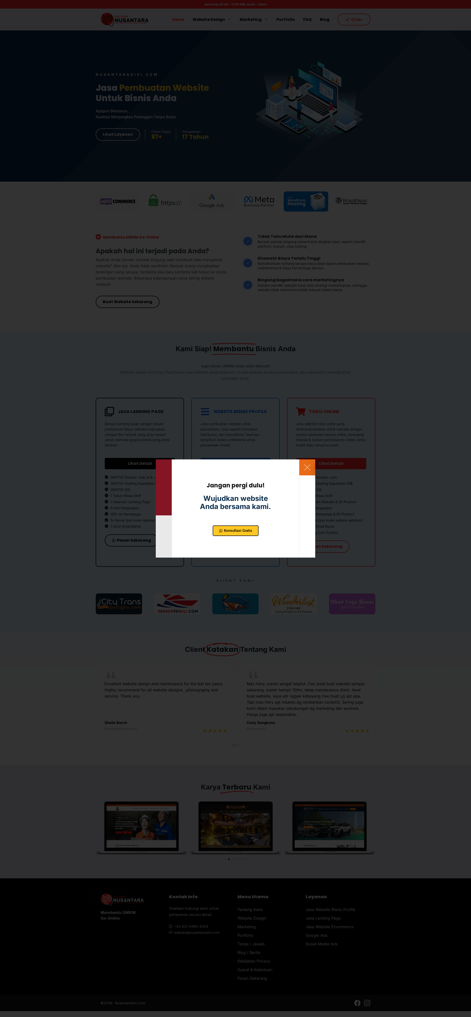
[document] (235, 508)
